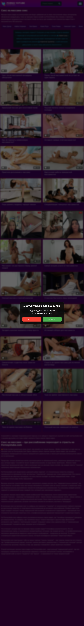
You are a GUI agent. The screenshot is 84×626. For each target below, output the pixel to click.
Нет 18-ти (32, 319)
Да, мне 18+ (52, 319)
